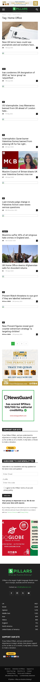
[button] (3, 9)
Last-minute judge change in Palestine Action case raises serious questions (16, 205)
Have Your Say (11, 671)
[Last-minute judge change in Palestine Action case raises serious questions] (20, 190)
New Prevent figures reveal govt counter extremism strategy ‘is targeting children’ (17, 329)
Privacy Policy (24, 512)
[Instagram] (17, 593)
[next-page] (26, 343)
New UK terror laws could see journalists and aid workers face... (18, 43)
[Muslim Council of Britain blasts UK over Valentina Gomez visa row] (20, 160)
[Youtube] (29, 593)
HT (3, 177)
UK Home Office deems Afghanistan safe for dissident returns (19, 266)
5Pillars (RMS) (6, 301)
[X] (23, 593)
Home (4, 15)
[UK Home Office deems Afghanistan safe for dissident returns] (20, 254)
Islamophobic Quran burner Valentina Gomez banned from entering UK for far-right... (17, 141)
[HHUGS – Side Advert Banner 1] (20, 555)
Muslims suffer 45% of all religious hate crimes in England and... (19, 236)
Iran (4, 69)
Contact (29, 671)
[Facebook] (11, 593)
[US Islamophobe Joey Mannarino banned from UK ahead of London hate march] (20, 94)
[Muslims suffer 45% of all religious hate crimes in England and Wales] (20, 223)
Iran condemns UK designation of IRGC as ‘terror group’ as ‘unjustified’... (18, 75)
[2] (20, 3)
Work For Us (21, 671)
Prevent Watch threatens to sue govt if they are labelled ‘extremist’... (20, 297)
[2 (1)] (20, 385)
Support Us (30, 669)
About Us (7, 669)
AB (3, 47)
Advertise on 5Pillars (18, 669)
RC (3, 271)
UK (3, 38)
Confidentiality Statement (27, 676)
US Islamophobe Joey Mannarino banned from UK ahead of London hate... (18, 108)
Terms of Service (12, 512)
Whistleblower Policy (11, 676)
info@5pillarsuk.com (24, 587)
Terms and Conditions (24, 673)
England (5, 168)
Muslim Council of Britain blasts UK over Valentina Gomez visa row (19, 173)
